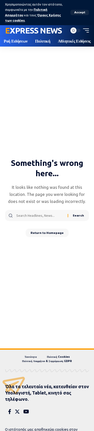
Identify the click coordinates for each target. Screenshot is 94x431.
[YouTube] (26, 411)
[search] (62, 30)
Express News (33, 30)
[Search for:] (40, 215)
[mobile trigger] (84, 30)
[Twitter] (17, 411)
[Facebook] (9, 411)
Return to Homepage (47, 233)
